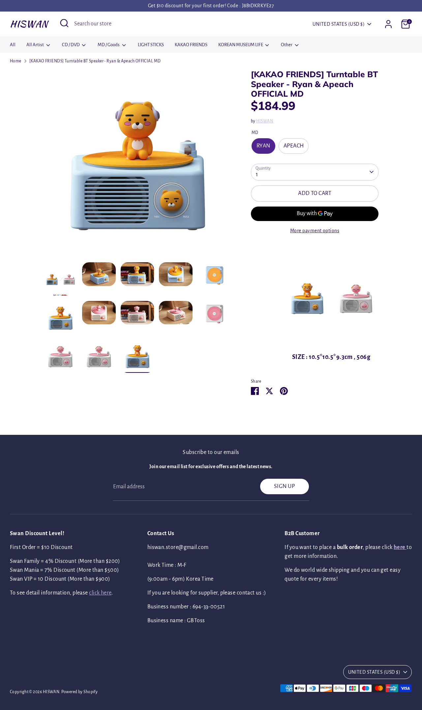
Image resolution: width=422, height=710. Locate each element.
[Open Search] (64, 23)
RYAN (263, 146)
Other (287, 44)
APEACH (294, 146)
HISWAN (29, 24)
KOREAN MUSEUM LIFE (241, 44)
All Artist (35, 44)
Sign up (284, 486)
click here (100, 593)
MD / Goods (109, 44)
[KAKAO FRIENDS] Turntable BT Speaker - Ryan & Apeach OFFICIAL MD (95, 61)
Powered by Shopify (79, 692)
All (12, 44)
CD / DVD (71, 44)
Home (15, 61)
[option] (137, 165)
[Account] (388, 24)
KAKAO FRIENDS (191, 44)
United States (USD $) (339, 24)
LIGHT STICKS (151, 44)
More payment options (314, 230)
